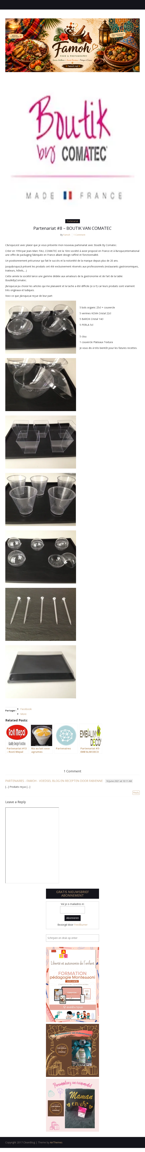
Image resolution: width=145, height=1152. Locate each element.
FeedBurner (81, 924)
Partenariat (72, 221)
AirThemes (56, 1142)
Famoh (66, 234)
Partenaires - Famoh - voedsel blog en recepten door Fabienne (54, 781)
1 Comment (79, 234)
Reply (136, 792)
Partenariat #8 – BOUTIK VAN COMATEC (72, 228)
